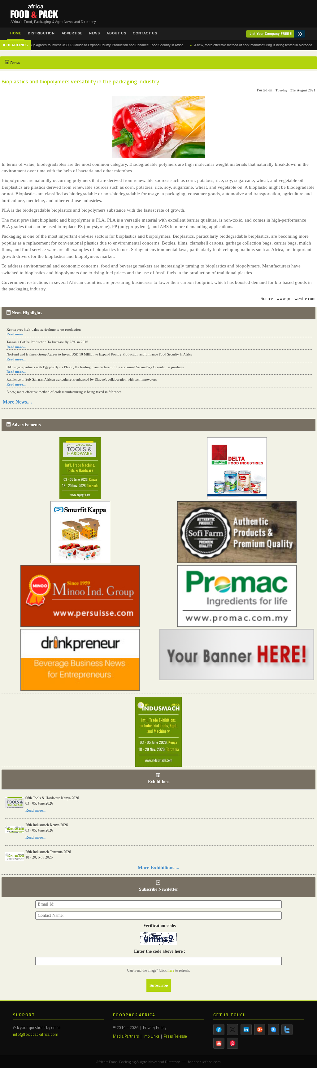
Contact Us (145, 33)
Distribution (41, 33)
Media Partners (126, 1036)
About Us (116, 33)
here (171, 970)
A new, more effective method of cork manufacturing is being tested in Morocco (231, 45)
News (94, 33)
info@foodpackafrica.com (35, 1034)
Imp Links (151, 1036)
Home (15, 33)
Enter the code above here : (158, 951)
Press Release (175, 1036)
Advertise (72, 33)
